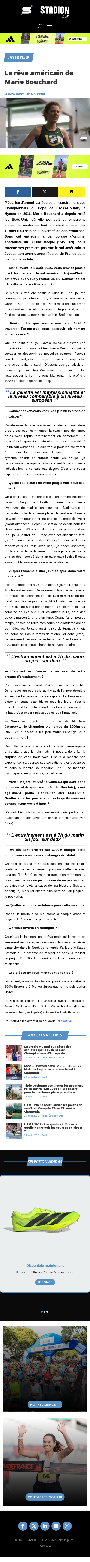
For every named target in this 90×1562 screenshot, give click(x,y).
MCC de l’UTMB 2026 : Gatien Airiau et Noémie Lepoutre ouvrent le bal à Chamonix (52, 1069)
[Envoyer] (71, 192)
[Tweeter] (45, 192)
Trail (44, 1076)
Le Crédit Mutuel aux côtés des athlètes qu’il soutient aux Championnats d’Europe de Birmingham (47, 1051)
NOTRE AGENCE (43, 1404)
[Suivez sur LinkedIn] (45, 1526)
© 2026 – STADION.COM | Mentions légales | (45, 1540)
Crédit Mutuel (49, 1057)
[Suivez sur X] (34, 1526)
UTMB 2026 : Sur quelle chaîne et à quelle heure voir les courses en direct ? (53, 1127)
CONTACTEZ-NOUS (43, 1497)
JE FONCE (45, 1282)
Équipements (56, 1115)
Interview (19, 57)
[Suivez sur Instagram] (67, 1526)
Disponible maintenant (45, 1265)
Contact (45, 1545)
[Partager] (18, 192)
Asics (44, 1115)
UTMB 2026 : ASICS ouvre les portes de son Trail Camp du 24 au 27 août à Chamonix (53, 1108)
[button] (42, 1312)
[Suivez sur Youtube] (56, 1526)
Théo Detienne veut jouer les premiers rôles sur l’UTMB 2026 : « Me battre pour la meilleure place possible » (53, 1088)
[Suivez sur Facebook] (22, 1526)
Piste (61, 1057)
